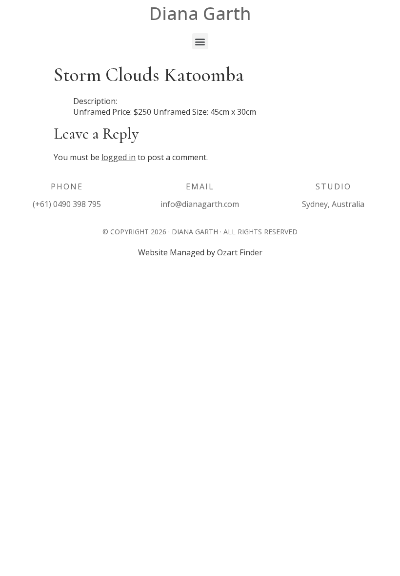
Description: (95, 101)
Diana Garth (200, 13)
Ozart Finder (239, 252)
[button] (200, 41)
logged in (118, 157)
